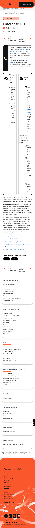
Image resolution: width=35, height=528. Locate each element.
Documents (7, 512)
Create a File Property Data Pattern (14, 242)
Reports (5, 416)
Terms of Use (7, 510)
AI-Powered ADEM (8, 351)
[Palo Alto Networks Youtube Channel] (18, 517)
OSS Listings (7, 480)
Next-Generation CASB (9, 360)
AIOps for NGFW (7, 313)
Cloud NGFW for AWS (9, 318)
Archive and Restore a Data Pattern (14, 249)
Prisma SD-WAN (7, 356)
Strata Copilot (26, 4)
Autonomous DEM (8, 418)
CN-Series (6, 322)
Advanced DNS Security (9, 380)
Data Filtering (8, 453)
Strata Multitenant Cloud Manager (12, 349)
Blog (5, 477)
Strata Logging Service (9, 291)
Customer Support (9, 494)
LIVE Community (8, 496)
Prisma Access (7, 347)
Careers (6, 492)
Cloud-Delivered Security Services (21, 452)
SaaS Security (7, 385)
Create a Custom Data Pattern (13, 239)
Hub (4, 296)
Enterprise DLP (10, 12)
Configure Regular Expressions (13, 236)
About (6, 490)
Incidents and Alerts (8, 413)
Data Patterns (20, 13)
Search (6, 475)
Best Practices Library (9, 431)
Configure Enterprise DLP (10, 13)
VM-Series (6, 333)
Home (4, 12)
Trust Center (7, 508)
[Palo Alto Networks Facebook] (6, 517)
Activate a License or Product (11, 287)
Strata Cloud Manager (9, 284)
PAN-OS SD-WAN (8, 329)
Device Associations (8, 293)
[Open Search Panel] (10, 4)
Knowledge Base (8, 498)
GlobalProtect (7, 398)
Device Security (7, 382)
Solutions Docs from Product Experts (13, 444)
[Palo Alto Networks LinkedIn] (10, 517)
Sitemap (6, 482)
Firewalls (5, 324)
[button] (34, 422)
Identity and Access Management (12, 298)
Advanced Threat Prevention (11, 378)
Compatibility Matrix (9, 478)
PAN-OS (5, 327)
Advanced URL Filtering (9, 376)
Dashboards (6, 411)
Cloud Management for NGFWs (11, 316)
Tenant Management (8, 300)
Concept (23, 453)
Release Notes (8, 473)
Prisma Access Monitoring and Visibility (13, 353)
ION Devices (6, 358)
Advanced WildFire (8, 373)
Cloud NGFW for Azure (9, 320)
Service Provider (7, 331)
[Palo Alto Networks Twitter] (14, 517)
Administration (18, 12)
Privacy (6, 506)
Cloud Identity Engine (9, 289)
